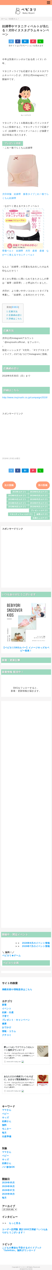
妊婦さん (6, 1121)
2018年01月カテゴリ (39, 492)
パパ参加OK (8, 1167)
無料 (4, 1125)
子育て (5, 1016)
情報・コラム (9, 1031)
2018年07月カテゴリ (39, 503)
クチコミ (6, 1035)
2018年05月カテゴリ (39, 499)
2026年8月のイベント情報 (36, 943)
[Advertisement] (26, 434)
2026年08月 (8, 1194)
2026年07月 (8, 1190)
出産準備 (6, 1136)
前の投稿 (43, 485)
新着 (4, 1004)
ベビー (5, 1114)
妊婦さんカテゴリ (40, 518)
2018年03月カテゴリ (39, 496)
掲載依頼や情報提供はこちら (17, 989)
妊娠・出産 (8, 1012)
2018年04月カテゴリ (17, 499)
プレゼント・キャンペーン (16, 1020)
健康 (4, 1023)
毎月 (4, 1132)
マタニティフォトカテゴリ (21, 514)
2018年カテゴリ (19, 492)
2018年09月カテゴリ (39, 507)
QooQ (30, 1269)
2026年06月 (8, 1186)
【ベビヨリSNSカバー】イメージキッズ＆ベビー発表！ (26, 649)
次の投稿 (9, 485)
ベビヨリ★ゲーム (11, 955)
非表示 (15, 307)
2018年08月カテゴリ (17, 507)
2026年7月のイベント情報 (36, 946)
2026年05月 (8, 1182)
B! (25, 41)
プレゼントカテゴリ (39, 510)
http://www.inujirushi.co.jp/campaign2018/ (25, 397)
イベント (6, 1008)
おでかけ (6, 1027)
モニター (6, 1129)
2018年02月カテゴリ (17, 496)
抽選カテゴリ (42, 514)
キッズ (5, 1117)
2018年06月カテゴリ (17, 503)
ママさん (6, 1110)
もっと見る (15, 1223)
